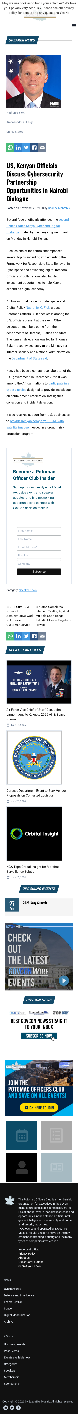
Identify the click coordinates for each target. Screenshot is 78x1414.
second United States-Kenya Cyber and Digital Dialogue (37, 226)
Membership (11, 1377)
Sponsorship (12, 1383)
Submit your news (29, 1266)
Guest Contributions (30, 1261)
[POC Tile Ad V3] (39, 1088)
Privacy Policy (27, 1253)
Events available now (17, 1357)
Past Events (11, 1351)
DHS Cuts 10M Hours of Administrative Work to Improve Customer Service (20, 616)
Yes (62, 13)
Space (8, 1308)
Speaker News (28, 590)
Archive (8, 1321)
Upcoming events (14, 1344)
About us (24, 1257)
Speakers (9, 1370)
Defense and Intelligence (19, 1295)
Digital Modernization (17, 1315)
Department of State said (29, 358)
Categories (10, 1364)
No (67, 13)
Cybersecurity (12, 1288)
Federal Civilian (13, 1302)
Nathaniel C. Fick (38, 308)
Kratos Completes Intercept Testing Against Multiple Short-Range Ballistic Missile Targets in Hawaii (53, 616)
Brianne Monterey (59, 208)
